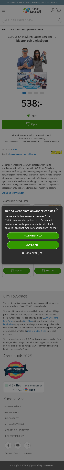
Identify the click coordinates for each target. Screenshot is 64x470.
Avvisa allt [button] (33, 245)
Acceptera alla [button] (33, 235)
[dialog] (32, 235)
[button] (32, 253)
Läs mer (53, 227)
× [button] (57, 209)
